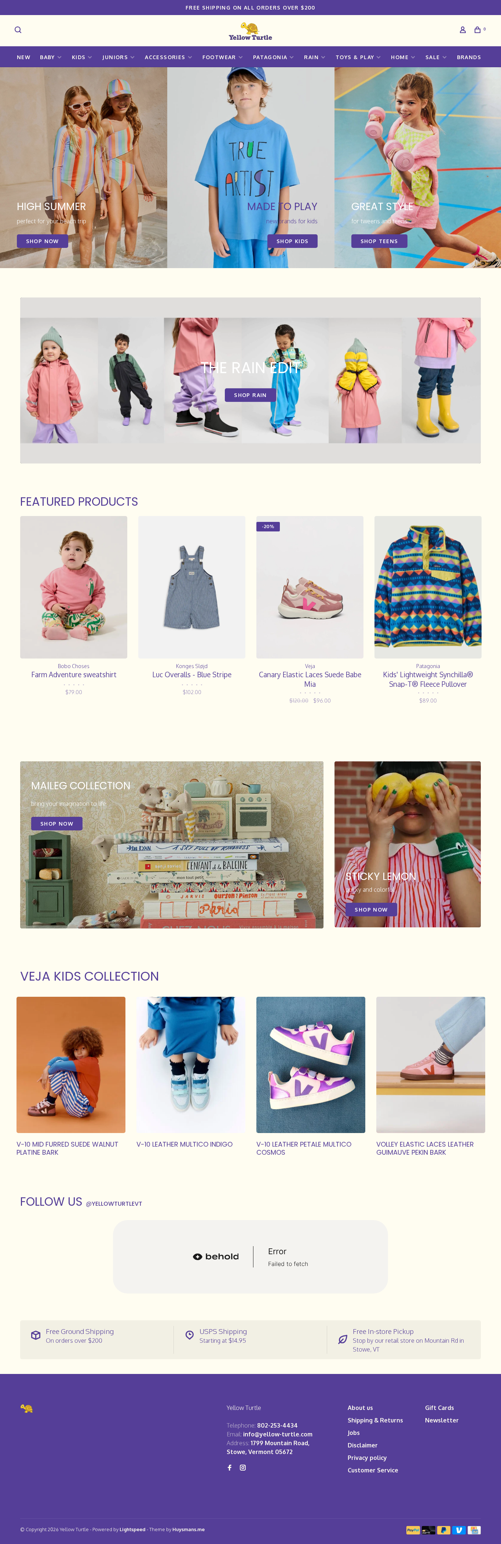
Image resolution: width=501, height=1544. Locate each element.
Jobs (354, 1432)
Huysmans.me (188, 1529)
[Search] (19, 31)
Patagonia (270, 57)
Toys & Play (355, 57)
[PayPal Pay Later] (444, 1532)
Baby (47, 57)
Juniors (115, 57)
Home (400, 57)
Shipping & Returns (375, 1420)
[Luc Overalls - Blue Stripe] (191, 587)
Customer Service (373, 1470)
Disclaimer (363, 1445)
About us (360, 1407)
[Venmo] (459, 1532)
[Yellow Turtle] (27, 1408)
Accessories (165, 57)
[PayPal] (413, 1532)
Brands (469, 57)
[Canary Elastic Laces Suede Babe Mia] (309, 587)
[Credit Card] (474, 1532)
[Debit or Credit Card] (428, 1532)
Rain (311, 57)
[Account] (464, 31)
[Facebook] (230, 1468)
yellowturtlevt (114, 1204)
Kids (79, 57)
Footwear (219, 57)
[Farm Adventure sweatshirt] (73, 587)
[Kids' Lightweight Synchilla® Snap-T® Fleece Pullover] (428, 587)
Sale (432, 57)
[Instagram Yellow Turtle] (243, 1468)
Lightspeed (133, 1529)
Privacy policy (367, 1457)
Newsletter (442, 1420)
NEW (23, 57)
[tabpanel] (83, 167)
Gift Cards (439, 1407)
